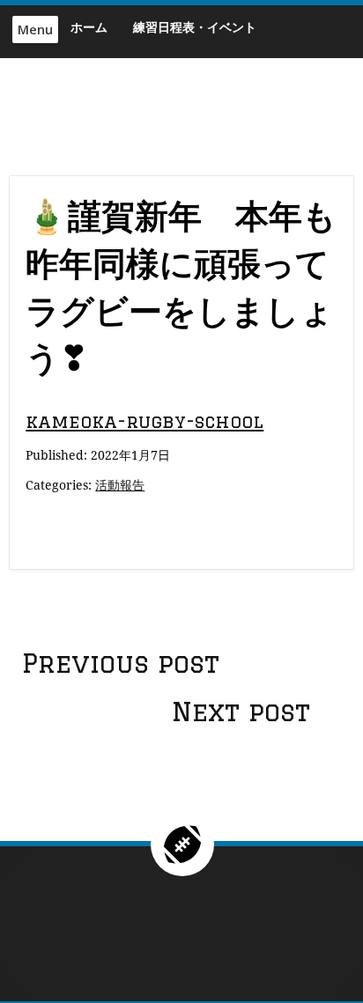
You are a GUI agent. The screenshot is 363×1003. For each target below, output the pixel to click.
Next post (241, 711)
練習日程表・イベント (194, 26)
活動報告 (119, 484)
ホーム (88, 26)
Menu (35, 29)
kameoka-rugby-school (144, 421)
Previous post (120, 663)
